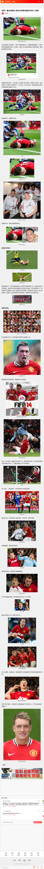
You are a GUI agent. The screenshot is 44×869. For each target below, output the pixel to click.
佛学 (31, 855)
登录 (29, 860)
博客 (25, 853)
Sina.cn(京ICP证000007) (18, 863)
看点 (31, 853)
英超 (13, 1)
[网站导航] (42, 1)
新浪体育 (8, 1)
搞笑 (6, 855)
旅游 (25, 855)
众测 (38, 855)
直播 (12, 853)
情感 (19, 855)
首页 (14, 860)
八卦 (12, 855)
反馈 (24, 860)
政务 (38, 853)
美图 (19, 853)
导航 (19, 860)
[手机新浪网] (2, 1)
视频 (6, 853)
